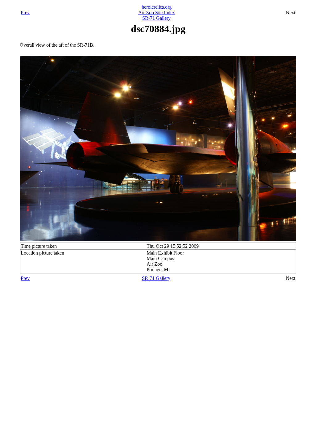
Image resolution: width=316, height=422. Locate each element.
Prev (25, 12)
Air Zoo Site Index (156, 12)
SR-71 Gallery (156, 18)
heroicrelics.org (157, 7)
